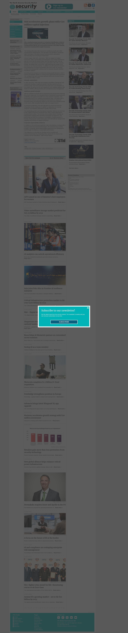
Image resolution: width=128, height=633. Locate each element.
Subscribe (64, 322)
